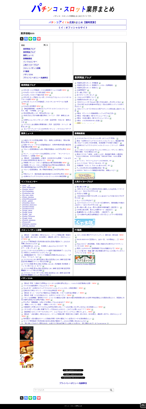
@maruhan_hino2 (28, 203)
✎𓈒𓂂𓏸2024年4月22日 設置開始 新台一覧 (91, 168)
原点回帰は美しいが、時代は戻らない (37, 113)
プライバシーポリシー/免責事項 (35, 78)
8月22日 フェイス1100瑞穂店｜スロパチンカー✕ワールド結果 (45, 102)
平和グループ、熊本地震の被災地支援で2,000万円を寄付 (43, 174)
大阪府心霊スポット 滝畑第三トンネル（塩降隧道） (95, 85)
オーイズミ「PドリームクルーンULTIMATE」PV (94, 161)
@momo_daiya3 (27, 189)
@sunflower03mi (28, 207)
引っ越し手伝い (82, 92)
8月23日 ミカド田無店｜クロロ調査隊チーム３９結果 (42, 90)
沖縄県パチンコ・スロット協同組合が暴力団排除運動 (42, 162)
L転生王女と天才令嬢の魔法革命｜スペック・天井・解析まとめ (46, 115)
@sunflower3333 (28, 209)
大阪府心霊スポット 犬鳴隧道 (87, 83)
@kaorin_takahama (28, 220)
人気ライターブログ (31, 65)
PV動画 (26, 71)
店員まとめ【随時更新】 (73, 22)
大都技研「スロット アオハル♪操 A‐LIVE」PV (93, 165)
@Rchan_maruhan (28, 226)
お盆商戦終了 (81, 90)
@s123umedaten (28, 191)
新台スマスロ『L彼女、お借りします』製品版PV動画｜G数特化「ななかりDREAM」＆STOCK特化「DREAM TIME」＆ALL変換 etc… (99, 156)
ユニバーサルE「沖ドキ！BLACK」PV (91, 163)
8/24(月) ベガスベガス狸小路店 (34, 92)
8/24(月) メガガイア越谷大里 (33, 95)
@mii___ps (26, 185)
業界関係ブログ (29, 49)
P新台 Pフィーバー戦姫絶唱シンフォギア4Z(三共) (95, 113)
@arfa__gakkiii (27, 201)
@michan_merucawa (29, 205)
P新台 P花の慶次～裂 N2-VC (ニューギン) (92, 116)
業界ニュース (28, 55)
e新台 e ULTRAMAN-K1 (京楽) (88, 120)
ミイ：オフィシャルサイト (73, 27)
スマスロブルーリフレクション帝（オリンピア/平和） (96, 138)
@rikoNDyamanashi (29, 199)
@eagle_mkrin (27, 210)
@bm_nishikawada (28, 187)
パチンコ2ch (28, 74)
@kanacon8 (26, 222)
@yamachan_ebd (28, 193)
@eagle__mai (27, 214)
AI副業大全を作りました (86, 99)
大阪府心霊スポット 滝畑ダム (87, 88)
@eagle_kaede (27, 212)
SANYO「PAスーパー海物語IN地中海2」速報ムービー (96, 170)
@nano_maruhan (28, 197)
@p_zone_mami (27, 195)
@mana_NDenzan (28, 216)
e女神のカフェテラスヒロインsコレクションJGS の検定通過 (44, 176)
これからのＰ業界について (86, 97)
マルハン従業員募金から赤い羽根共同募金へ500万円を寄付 (44, 149)
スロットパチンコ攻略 (31, 68)
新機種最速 (27, 58)
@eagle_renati (27, 218)
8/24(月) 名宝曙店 (29, 106)
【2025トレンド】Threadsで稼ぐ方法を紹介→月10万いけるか (99, 102)
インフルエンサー (30, 62)
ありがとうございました (85, 95)
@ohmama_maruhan (29, 224)
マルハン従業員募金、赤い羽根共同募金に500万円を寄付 (43, 169)
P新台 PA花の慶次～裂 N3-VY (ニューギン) (93, 118)
